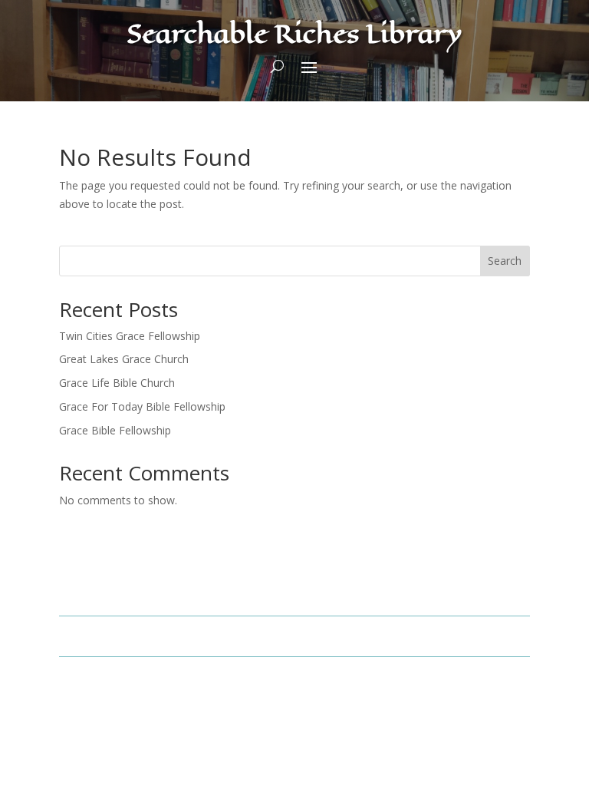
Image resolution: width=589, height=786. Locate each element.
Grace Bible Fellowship (115, 430)
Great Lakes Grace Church (124, 359)
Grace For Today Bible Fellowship (142, 406)
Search (505, 260)
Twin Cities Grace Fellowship (129, 336)
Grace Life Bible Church (117, 382)
